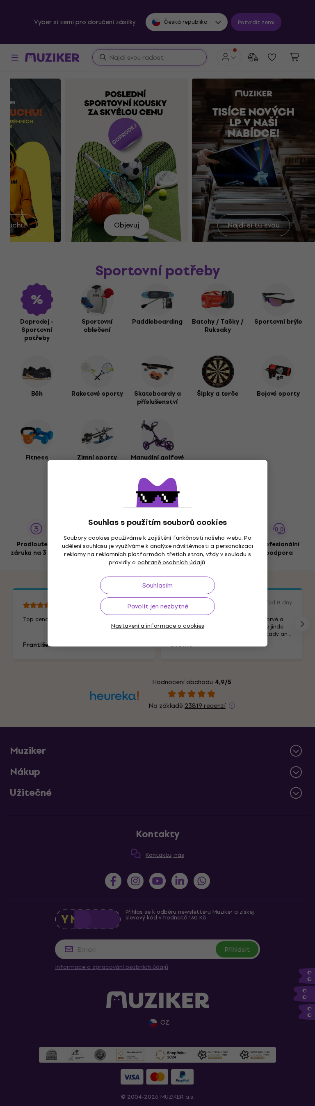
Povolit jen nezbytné (157, 606)
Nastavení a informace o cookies (157, 626)
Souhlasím (157, 585)
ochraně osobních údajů (171, 562)
